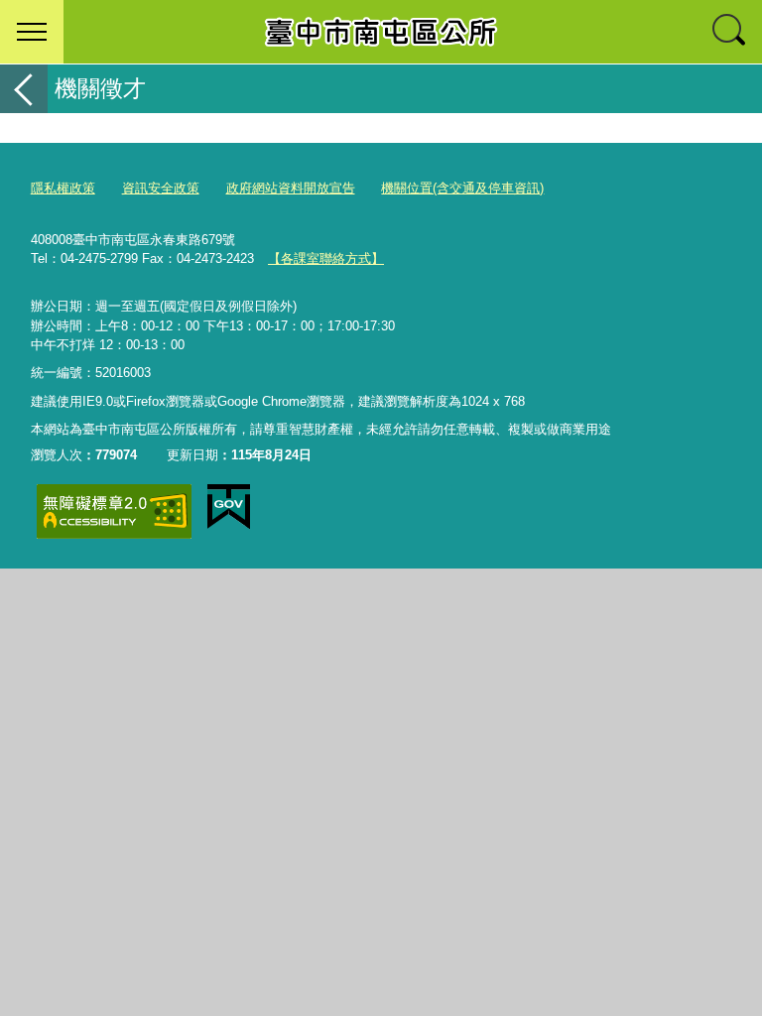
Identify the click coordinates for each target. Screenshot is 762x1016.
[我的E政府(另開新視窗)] (228, 507)
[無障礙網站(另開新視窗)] (114, 511)
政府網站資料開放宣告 (290, 188)
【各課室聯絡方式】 (326, 258)
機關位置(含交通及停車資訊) (462, 188)
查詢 (730, 32)
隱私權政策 (63, 188)
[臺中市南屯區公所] (381, 32)
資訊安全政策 (160, 188)
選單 (32, 32)
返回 (24, 88)
